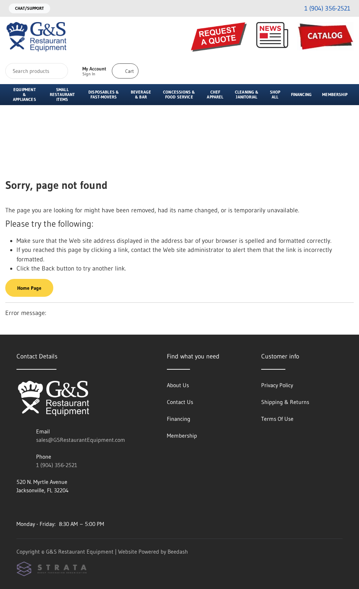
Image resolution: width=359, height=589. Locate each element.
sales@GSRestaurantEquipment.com (80, 439)
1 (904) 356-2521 (56, 464)
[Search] (58, 71)
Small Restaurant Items (62, 94)
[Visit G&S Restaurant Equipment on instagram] (19, 507)
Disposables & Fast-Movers (103, 94)
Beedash (178, 551)
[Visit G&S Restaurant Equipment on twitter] (49, 507)
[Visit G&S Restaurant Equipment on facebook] (34, 507)
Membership (334, 94)
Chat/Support (29, 8)
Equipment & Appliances (24, 94)
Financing (301, 94)
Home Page (29, 288)
